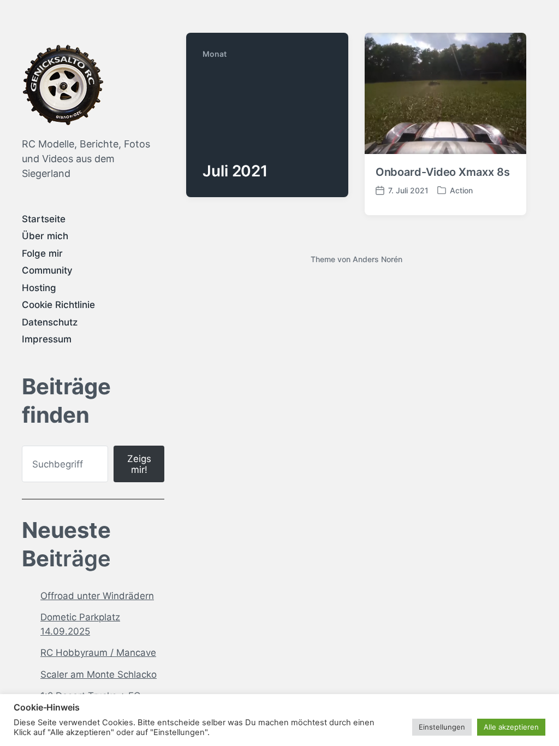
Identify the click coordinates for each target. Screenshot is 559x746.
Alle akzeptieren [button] (511, 727)
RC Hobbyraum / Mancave (98, 652)
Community (47, 270)
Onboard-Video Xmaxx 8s (443, 172)
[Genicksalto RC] (63, 85)
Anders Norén (377, 259)
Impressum (47, 339)
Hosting (39, 287)
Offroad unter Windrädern (97, 595)
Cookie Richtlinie (58, 304)
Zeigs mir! (139, 464)
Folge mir (42, 253)
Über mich (45, 235)
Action (461, 190)
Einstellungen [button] (442, 727)
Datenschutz (50, 322)
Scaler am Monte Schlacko (98, 674)
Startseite (44, 219)
